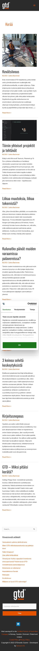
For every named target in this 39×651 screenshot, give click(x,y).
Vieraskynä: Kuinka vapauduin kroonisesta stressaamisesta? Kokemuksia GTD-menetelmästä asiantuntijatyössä (16, 561)
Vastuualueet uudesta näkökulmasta (14, 542)
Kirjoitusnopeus (13, 416)
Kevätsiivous (10, 71)
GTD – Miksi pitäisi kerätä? (15, 469)
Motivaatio (5, 575)
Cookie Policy (14, 640)
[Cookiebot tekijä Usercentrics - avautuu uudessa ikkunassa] (28, 304)
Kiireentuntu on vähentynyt (11, 568)
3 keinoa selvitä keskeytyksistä (13, 362)
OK (19, 345)
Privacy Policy (25, 640)
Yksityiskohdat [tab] (19, 309)
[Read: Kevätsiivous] (19, 50)
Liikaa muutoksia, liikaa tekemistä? (18, 200)
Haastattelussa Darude (10, 571)
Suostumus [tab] (6, 309)
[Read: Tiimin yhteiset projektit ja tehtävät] (19, 130)
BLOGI (4, 76)
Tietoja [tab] (32, 309)
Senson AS (20, 646)
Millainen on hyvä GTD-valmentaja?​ (14, 581)
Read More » (6, 112)
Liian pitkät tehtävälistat (10, 555)
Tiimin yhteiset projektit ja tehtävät (18, 148)
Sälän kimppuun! (8, 552)
